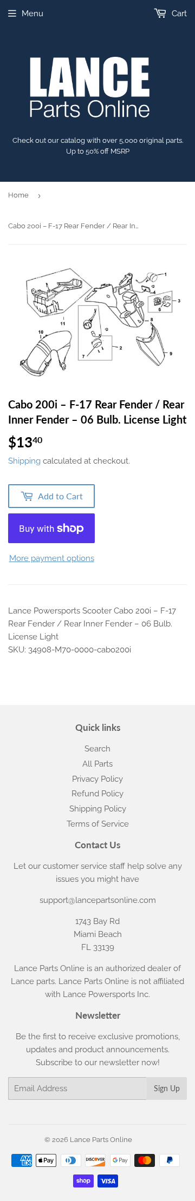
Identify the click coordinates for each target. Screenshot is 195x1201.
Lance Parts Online (101, 1140)
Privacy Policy (97, 779)
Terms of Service (98, 824)
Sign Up (167, 1088)
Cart (178, 13)
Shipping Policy (97, 809)
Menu (32, 13)
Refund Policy (97, 794)
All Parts (97, 764)
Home (18, 195)
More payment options (51, 558)
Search (97, 749)
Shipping (24, 461)
